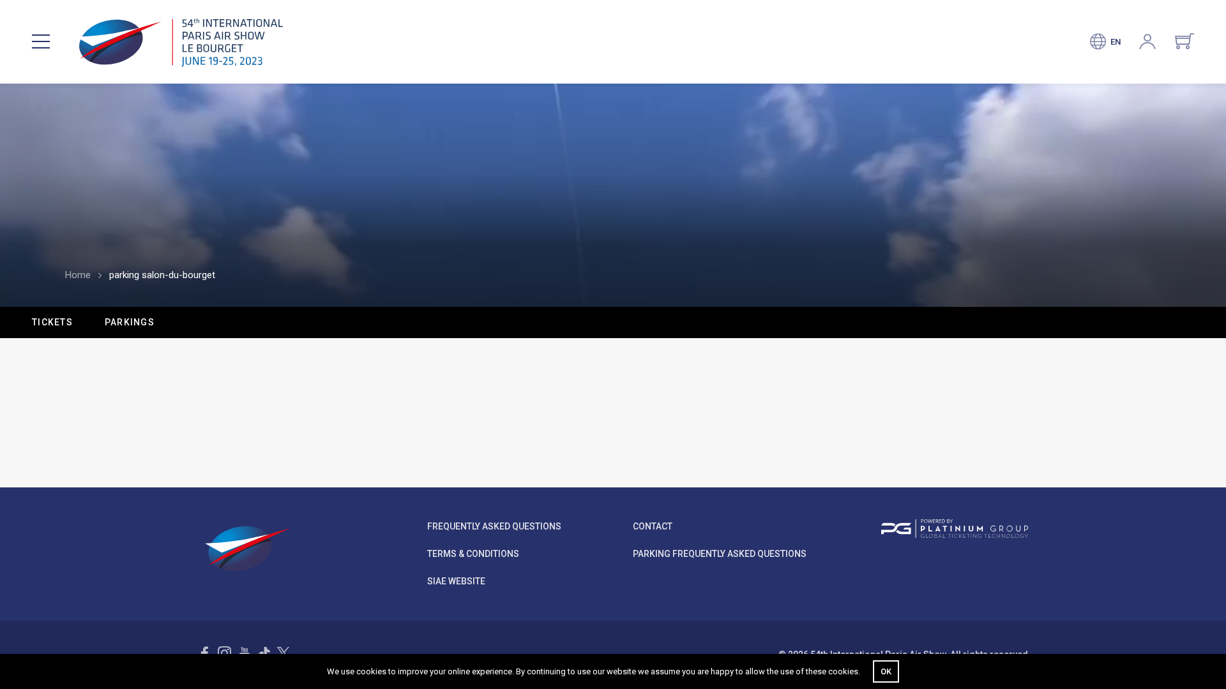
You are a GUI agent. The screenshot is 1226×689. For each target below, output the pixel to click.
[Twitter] (283, 653)
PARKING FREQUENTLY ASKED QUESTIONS (719, 554)
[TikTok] (263, 653)
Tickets (52, 322)
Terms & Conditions (473, 554)
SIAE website (456, 581)
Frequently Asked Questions (494, 526)
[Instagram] (224, 653)
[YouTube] (244, 653)
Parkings (130, 322)
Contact (652, 526)
